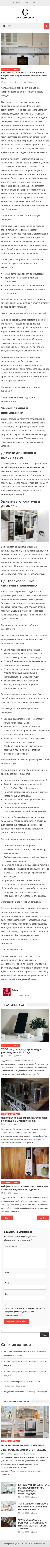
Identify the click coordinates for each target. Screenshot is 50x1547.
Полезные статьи (10, 69)
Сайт (7, 1293)
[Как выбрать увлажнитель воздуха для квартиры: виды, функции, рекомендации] (8, 1487)
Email (7, 1283)
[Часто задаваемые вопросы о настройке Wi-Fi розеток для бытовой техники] (8, 1522)
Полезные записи (16, 1401)
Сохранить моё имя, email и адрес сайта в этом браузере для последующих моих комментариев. (25, 1311)
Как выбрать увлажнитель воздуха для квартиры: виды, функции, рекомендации (33, 1489)
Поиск (3, 1330)
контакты (42, 1543)
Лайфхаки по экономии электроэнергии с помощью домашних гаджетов (24, 1188)
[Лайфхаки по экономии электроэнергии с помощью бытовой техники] (25, 1094)
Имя (7, 1272)
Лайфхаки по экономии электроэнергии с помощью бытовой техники (24, 1119)
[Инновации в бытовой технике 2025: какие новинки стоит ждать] (25, 1422)
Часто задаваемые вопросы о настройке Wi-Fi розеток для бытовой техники (33, 1524)
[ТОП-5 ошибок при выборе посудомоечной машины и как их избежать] (8, 1506)
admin (19, 82)
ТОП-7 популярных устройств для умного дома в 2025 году (21, 1050)
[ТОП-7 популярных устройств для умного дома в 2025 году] (25, 1025)
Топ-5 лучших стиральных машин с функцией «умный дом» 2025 (44, 1217)
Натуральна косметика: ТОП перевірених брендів (25, 1391)
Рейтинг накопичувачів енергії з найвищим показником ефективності (22, 1383)
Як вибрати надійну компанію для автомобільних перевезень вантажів (25, 1353)
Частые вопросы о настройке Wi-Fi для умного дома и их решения (9, 1217)
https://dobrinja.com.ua (21, 995)
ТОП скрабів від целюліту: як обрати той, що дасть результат (25, 1363)
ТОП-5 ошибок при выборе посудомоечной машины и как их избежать (33, 1506)
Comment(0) (32, 82)
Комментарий (11, 1246)
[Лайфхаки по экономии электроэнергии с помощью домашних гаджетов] (25, 1163)
